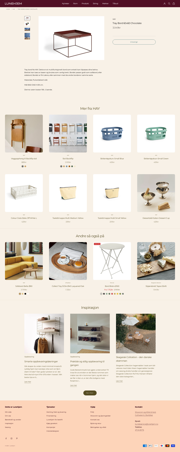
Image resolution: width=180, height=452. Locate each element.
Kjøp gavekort (51, 423)
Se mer (90, 393)
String (95, 3)
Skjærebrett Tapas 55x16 (156, 286)
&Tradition (68, 282)
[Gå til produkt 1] (27, 18)
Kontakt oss (94, 420)
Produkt (85, 3)
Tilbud (115, 3)
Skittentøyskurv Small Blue (112, 158)
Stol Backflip (68, 158)
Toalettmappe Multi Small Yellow (112, 218)
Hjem (8, 9)
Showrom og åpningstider (100, 416)
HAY (13, 9)
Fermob (112, 282)
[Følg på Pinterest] (17, 438)
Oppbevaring (29, 357)
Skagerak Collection (156, 282)
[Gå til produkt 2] (27, 24)
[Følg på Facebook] (6, 438)
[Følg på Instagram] (11, 438)
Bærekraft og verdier (13, 420)
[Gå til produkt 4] (27, 36)
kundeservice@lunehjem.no (146, 424)
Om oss (8, 416)
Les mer (27, 382)
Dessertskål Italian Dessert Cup (156, 218)
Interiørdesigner (52, 431)
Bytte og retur (95, 423)
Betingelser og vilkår (98, 427)
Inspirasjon (9, 423)
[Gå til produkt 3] (27, 29)
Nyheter (65, 3)
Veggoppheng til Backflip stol (24, 158)
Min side (8, 412)
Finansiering (51, 416)
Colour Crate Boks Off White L (24, 218)
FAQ (92, 412)
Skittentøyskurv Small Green (156, 158)
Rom (75, 3)
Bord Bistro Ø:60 (112, 286)
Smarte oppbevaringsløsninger (41, 361)
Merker (105, 3)
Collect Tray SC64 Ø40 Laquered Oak (68, 286)
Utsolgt (134, 42)
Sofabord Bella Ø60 (23, 286)
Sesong (8, 427)
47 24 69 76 (139, 430)
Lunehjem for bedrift (54, 420)
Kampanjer (50, 427)
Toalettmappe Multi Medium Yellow (68, 218)
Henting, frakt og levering (56, 412)
